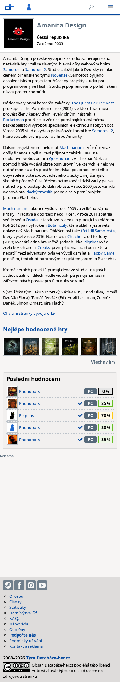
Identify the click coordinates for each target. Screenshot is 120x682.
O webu (16, 596)
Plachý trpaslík (39, 192)
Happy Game (102, 253)
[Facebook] (19, 585)
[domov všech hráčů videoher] (10, 7)
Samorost (12, 69)
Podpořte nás (22, 635)
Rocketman (13, 119)
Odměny (17, 629)
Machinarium (71, 147)
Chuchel (74, 236)
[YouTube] (42, 585)
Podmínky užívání (25, 640)
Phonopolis (29, 391)
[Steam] (8, 585)
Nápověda (18, 624)
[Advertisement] (60, 513)
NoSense (59, 75)
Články (15, 601)
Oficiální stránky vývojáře (26, 313)
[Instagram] (31, 585)
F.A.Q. (14, 618)
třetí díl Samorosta (98, 231)
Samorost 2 (35, 69)
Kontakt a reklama (26, 646)
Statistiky (17, 607)
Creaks (44, 247)
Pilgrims (90, 242)
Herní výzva (20, 613)
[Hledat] (91, 7)
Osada (32, 219)
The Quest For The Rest (92, 103)
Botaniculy (57, 225)
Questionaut (60, 158)
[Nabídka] (110, 7)
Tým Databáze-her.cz (48, 658)
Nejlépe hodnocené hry (35, 329)
